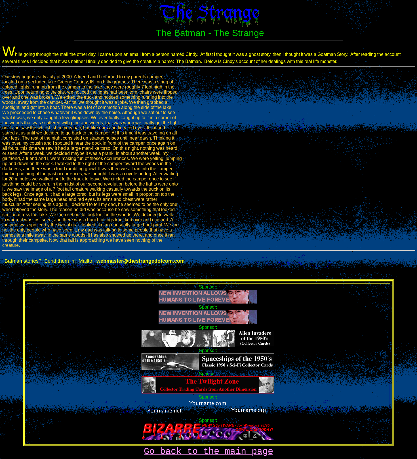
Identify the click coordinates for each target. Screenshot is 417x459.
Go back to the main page (208, 451)
